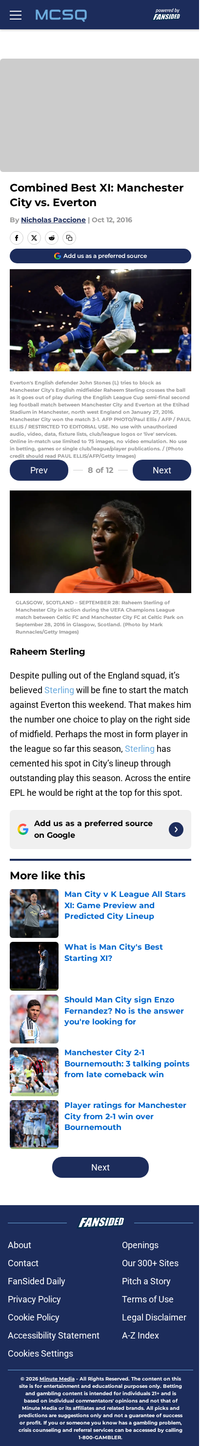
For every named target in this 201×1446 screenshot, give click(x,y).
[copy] (69, 238)
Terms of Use (148, 1299)
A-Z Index (140, 1335)
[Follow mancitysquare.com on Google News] (176, 829)
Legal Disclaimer (154, 1317)
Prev (39, 470)
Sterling (60, 690)
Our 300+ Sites (150, 1263)
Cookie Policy (34, 1317)
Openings (140, 1245)
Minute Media (57, 1379)
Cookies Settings (40, 1353)
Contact (23, 1263)
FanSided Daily (36, 1281)
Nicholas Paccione (53, 219)
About (19, 1245)
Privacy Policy (34, 1299)
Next (162, 470)
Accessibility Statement (54, 1335)
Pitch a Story (146, 1281)
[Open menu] (15, 15)
